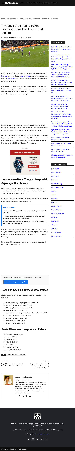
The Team (22, 430)
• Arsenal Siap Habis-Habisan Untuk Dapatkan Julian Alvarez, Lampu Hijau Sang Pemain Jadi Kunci (24, 217)
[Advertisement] (37, 12)
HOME (22, 3)
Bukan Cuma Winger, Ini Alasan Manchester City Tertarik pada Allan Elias (61, 49)
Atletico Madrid (56, 206)
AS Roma (54, 225)
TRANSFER (37, 3)
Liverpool (4, 76)
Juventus (54, 202)
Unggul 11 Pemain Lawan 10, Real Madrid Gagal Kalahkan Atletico (12, 365)
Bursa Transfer (56, 172)
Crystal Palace (12, 355)
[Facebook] (16, 396)
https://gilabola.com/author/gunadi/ (23, 380)
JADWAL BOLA (45, 3)
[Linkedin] (23, 396)
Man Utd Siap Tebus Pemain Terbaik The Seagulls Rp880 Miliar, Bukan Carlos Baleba (60, 75)
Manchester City (56, 184)
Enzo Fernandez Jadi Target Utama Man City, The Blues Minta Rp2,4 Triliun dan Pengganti (62, 67)
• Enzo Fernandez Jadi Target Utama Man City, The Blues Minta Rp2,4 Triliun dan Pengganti (24, 222)
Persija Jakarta (56, 232)
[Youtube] (30, 396)
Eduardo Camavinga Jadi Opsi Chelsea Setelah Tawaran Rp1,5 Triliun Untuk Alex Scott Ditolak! (61, 124)
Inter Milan (55, 221)
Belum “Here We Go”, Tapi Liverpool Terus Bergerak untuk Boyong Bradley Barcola (61, 83)
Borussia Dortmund (57, 213)
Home (3, 18)
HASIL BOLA (54, 3)
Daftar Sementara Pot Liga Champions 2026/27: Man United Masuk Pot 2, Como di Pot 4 (62, 98)
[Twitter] (27, 396)
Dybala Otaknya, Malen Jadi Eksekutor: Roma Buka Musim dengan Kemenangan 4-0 (61, 132)
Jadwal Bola (55, 169)
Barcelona (54, 180)
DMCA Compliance (57, 430)
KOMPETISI (29, 3)
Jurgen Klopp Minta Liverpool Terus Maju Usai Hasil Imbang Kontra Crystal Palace (39, 366)
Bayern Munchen (57, 210)
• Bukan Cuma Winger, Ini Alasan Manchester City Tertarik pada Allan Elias (24, 212)
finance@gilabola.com (42, 434)
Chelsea (54, 191)
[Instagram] (20, 396)
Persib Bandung (56, 236)
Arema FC (54, 228)
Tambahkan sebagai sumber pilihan (16, 282)
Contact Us (30, 430)
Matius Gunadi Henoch (10, 37)
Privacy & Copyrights (42, 430)
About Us (15, 430)
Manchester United (57, 187)
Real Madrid (55, 176)
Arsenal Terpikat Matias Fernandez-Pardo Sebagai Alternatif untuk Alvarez (59, 106)
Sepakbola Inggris (12, 18)
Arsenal (53, 195)
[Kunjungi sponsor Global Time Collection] (25, 162)
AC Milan (54, 217)
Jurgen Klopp (25, 76)
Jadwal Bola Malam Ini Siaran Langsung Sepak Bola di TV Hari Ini (61, 90)
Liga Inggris (11, 78)
